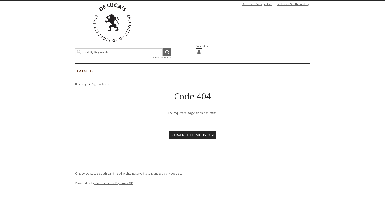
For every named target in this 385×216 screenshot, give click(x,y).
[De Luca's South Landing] (112, 22)
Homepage (81, 84)
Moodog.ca (175, 173)
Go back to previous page (192, 135)
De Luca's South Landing (293, 4)
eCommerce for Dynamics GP (113, 183)
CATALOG (85, 71)
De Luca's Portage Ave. (257, 4)
